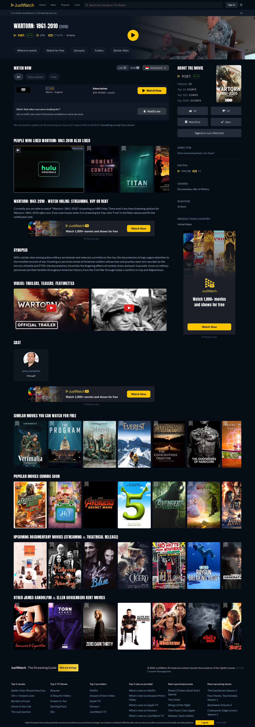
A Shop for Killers (60, 695)
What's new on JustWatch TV (146, 715)
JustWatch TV (98, 711)
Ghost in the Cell (21, 706)
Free (54, 76)
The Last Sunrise (21, 711)
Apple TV (95, 701)
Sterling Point (58, 706)
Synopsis (79, 50)
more (51, 185)
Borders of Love (20, 701)
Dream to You (58, 701)
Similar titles (121, 50)
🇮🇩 (153, 67)
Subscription (36, 76)
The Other (174, 699)
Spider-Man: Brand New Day (28, 690)
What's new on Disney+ (143, 710)
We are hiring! (68, 667)
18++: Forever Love (22, 695)
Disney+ (95, 706)
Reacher (55, 690)
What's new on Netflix (142, 690)
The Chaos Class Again (181, 710)
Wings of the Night (179, 705)
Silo (52, 711)
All (18, 76)
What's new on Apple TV (143, 705)
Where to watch (27, 50)
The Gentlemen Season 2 (222, 690)
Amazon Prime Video (102, 695)
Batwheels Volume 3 (219, 705)
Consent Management (159, 671)
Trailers (99, 50)
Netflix (94, 690)
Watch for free (55, 50)
